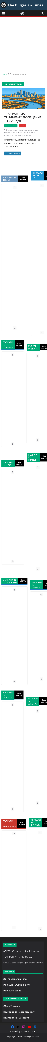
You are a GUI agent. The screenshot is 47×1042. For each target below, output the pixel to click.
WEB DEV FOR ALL (29, 1031)
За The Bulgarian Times (15, 978)
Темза (13, 132)
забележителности (18, 130)
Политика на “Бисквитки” (17, 1017)
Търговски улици (29, 132)
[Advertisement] (23, 41)
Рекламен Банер (12, 990)
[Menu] (4, 13)
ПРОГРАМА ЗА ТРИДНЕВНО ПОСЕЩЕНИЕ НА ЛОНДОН (22, 117)
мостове (7, 132)
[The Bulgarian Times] (22, 13)
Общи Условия (11, 1006)
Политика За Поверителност (18, 1011)
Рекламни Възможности (16, 984)
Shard (8, 130)
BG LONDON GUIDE (11, 126)
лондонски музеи (31, 130)
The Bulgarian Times (31, 1036)
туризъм (19, 132)
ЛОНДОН (22, 126)
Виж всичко (23, 178)
